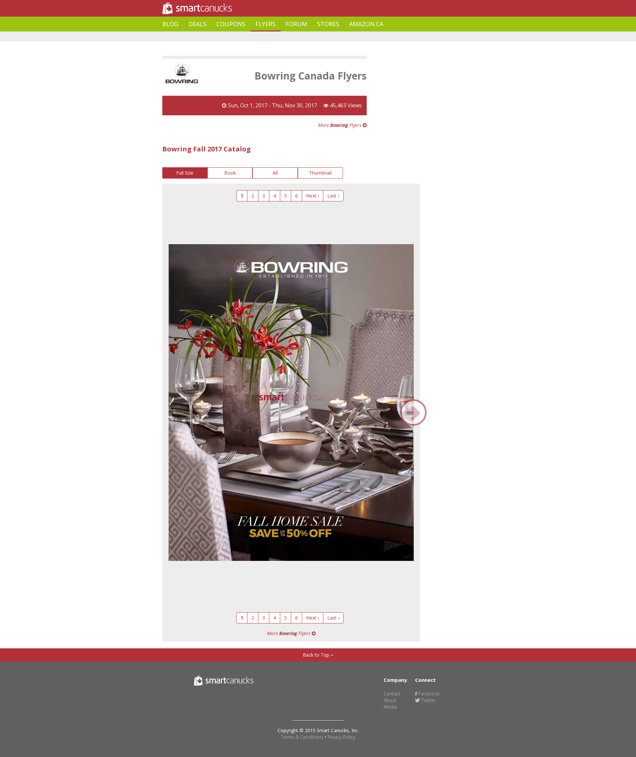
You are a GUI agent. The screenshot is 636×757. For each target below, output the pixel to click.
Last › (333, 195)
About (390, 700)
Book (230, 173)
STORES (328, 24)
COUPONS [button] (230, 24)
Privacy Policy (341, 737)
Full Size (184, 173)
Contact (392, 693)
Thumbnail (320, 173)
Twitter (428, 700)
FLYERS (265, 24)
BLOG (170, 24)
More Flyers (340, 125)
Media (390, 707)
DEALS (197, 24)
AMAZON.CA (366, 24)
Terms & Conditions (302, 737)
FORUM (296, 24)
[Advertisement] (282, 36)
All (275, 173)
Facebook (428, 693)
